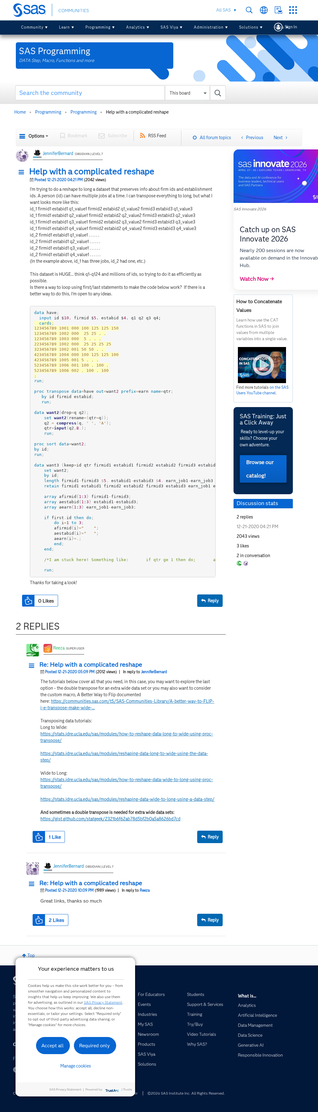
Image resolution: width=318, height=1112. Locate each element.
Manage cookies (75, 1066)
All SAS (223, 10)
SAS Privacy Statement (103, 1002)
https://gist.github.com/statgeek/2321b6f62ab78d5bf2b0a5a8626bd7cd (110, 819)
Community (32, 27)
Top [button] (31, 955)
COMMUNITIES (73, 10)
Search (249, 10)
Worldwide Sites (264, 10)
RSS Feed (157, 135)
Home (20, 112)
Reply (213, 600)
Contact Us (278, 10)
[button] (23, 172)
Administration (209, 27)
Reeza (59, 648)
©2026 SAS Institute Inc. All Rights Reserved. (186, 1093)
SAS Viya (169, 27)
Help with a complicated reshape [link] (137, 112)
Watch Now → (257, 278)
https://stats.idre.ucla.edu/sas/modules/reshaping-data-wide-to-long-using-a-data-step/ (127, 799)
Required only (94, 1046)
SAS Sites (293, 10)
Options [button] (36, 136)
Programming (98, 27)
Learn (64, 27)
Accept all (52, 1046)
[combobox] (120, 92)
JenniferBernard (58, 153)
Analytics (135, 27)
